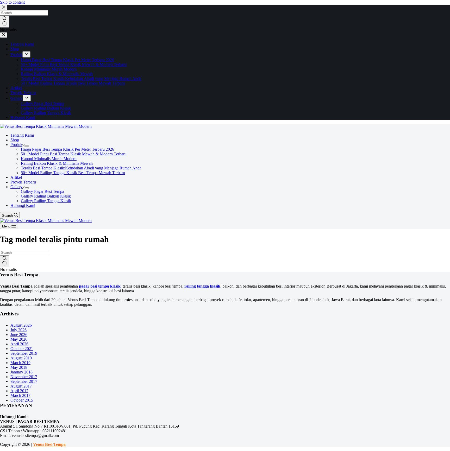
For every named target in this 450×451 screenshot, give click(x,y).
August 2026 (21, 325)
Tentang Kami (22, 135)
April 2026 (19, 344)
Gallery (16, 187)
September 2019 (23, 353)
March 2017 (20, 395)
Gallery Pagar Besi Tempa (42, 191)
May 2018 (18, 367)
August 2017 (21, 386)
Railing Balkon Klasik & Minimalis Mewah (57, 163)
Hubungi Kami (22, 205)
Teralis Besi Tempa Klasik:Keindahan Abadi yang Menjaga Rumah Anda (81, 168)
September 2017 (23, 381)
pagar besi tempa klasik (100, 286)
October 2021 (21, 348)
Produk (16, 144)
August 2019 (21, 358)
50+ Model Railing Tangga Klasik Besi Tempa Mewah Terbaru (73, 172)
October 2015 (21, 400)
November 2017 (23, 376)
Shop (14, 140)
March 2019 (20, 362)
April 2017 (19, 391)
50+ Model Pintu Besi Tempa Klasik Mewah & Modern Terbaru (74, 154)
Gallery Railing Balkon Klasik (46, 196)
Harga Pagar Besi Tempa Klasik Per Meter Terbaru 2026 (67, 149)
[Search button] (4, 261)
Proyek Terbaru (23, 182)
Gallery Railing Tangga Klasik (46, 201)
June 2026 (18, 334)
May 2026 (18, 339)
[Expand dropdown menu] (26, 146)
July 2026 (18, 330)
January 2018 (21, 372)
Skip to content (12, 2)
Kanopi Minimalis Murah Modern (49, 158)
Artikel (16, 177)
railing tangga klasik (202, 286)
